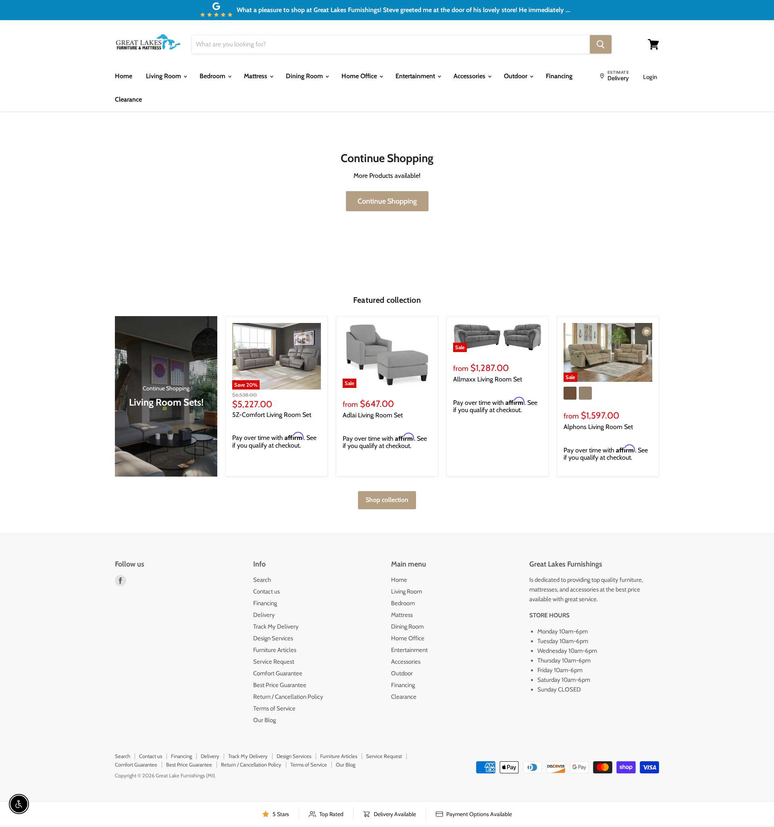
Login (650, 77)
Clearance (128, 99)
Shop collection (387, 500)
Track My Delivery (276, 626)
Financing (559, 76)
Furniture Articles (274, 650)
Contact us (266, 591)
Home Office (360, 76)
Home (123, 76)
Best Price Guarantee (279, 685)
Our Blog (264, 720)
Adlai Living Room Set (373, 415)
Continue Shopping (387, 201)
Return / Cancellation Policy (288, 696)
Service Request (273, 661)
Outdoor (516, 76)
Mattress (256, 76)
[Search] (601, 44)
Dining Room (305, 76)
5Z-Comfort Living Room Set (271, 415)
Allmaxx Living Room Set (487, 379)
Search (262, 579)
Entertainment (416, 76)
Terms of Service (274, 708)
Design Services (273, 638)
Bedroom (213, 76)
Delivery (264, 615)
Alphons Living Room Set (598, 427)
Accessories (470, 76)
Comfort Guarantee (277, 673)
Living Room (164, 76)
